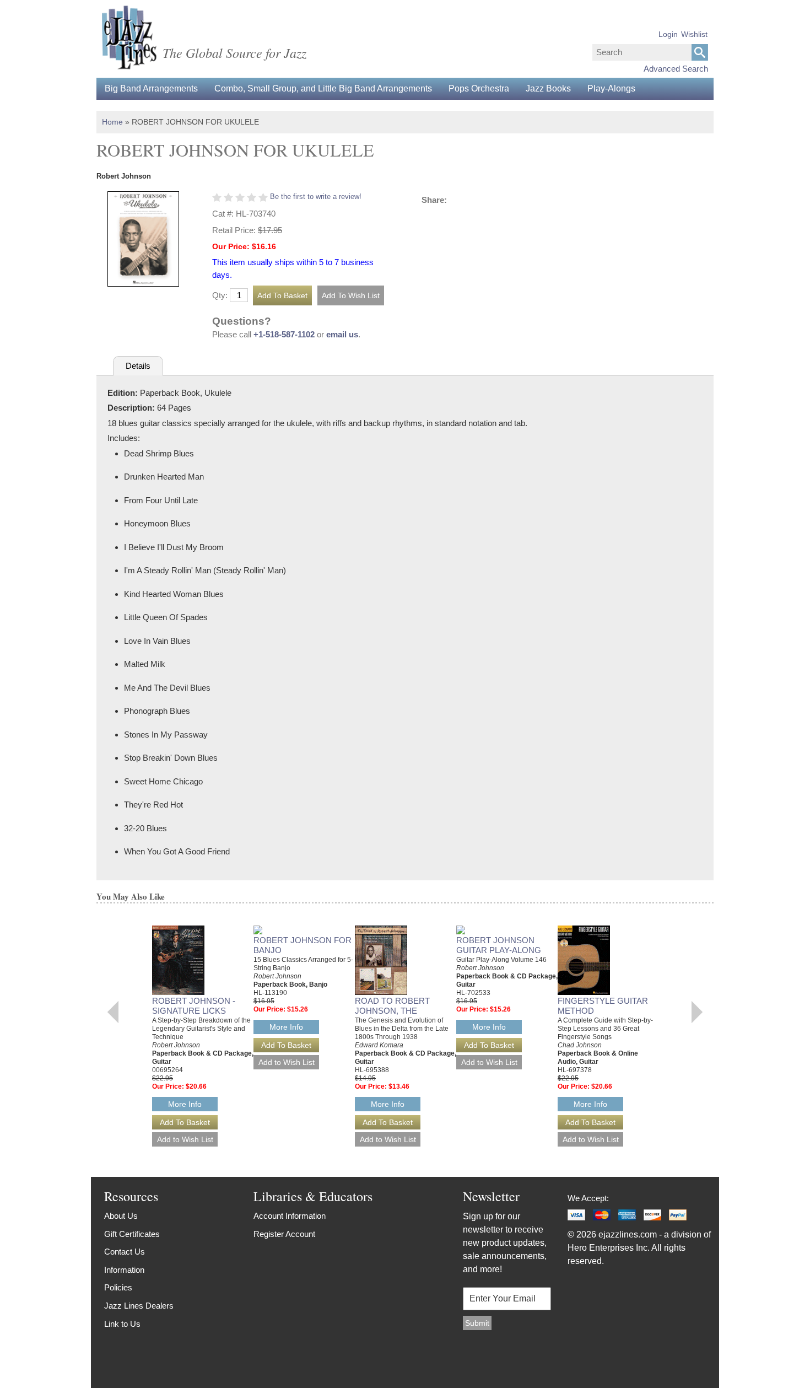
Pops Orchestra (479, 88)
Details (138, 365)
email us (342, 334)
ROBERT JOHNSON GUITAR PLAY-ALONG (498, 945)
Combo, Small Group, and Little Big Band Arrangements (323, 88)
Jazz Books (548, 88)
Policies (118, 1287)
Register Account (284, 1234)
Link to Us (122, 1323)
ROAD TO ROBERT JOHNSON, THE (392, 1006)
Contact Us (124, 1251)
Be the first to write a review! (315, 196)
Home (112, 121)
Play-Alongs (611, 88)
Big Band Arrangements (151, 88)
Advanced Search (676, 68)
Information (124, 1269)
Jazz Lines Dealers (139, 1305)
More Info (185, 1104)
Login (668, 34)
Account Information (289, 1215)
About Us (121, 1215)
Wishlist (694, 34)
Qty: (220, 295)
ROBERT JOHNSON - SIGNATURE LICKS (193, 1006)
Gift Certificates (132, 1234)
